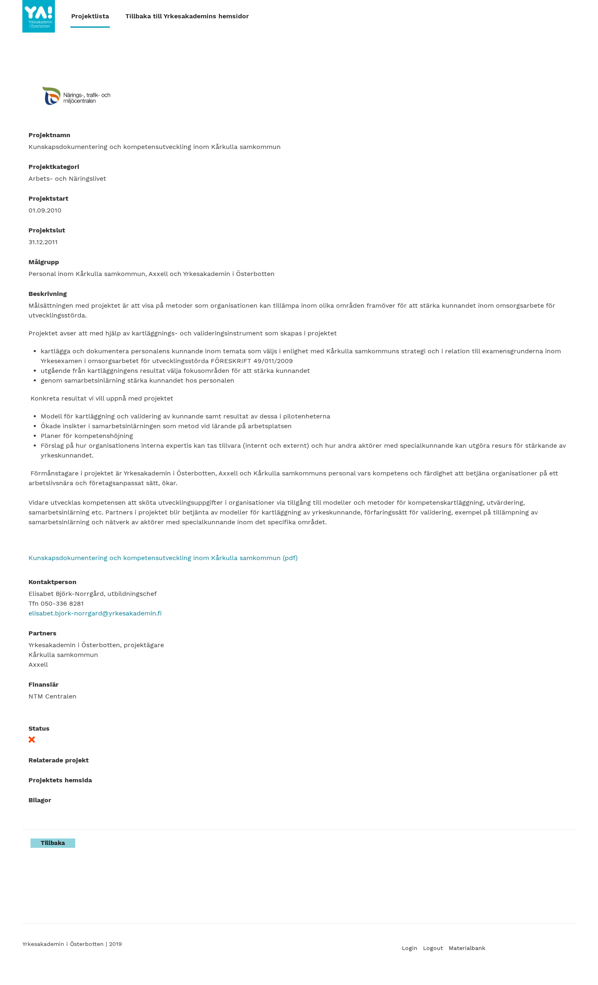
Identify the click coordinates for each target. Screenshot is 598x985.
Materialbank (467, 948)
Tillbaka (53, 843)
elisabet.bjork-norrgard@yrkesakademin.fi (95, 613)
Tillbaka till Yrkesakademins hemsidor (187, 16)
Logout (433, 948)
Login (409, 948)
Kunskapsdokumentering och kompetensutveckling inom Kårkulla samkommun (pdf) (163, 558)
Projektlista (90, 16)
